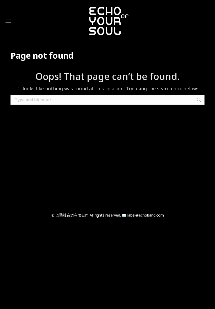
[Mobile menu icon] (8, 21)
